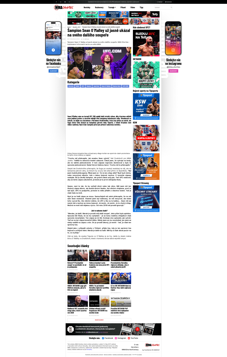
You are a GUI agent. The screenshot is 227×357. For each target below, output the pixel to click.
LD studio (139, 354)
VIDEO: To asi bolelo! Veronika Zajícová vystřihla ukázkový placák (99, 288)
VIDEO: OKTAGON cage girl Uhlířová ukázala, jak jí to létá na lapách (76, 288)
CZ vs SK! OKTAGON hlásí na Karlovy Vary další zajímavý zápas (121, 288)
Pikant (123, 7)
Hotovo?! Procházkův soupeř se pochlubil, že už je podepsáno (76, 265)
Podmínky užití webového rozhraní (94, 354)
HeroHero (135, 347)
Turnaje (111, 7)
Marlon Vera (116, 86)
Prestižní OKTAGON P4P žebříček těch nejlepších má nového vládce (120, 311)
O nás (136, 345)
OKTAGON (75, 282)
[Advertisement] (99, 101)
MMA (77, 86)
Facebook (109, 338)
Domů (69, 27)
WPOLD (87, 39)
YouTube (134, 338)
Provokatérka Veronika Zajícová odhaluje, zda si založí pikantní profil (120, 265)
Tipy (141, 7)
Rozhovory (99, 7)
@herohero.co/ (98, 332)
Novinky (87, 7)
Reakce (89, 86)
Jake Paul (96, 86)
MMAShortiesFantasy (130, 350)
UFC (79, 27)
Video (132, 7)
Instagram (122, 338)
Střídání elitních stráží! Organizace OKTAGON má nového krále (98, 311)
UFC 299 (125, 86)
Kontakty (89, 349)
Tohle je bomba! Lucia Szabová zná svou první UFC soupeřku (99, 265)
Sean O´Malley (106, 86)
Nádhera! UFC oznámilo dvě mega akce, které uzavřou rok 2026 (77, 311)
